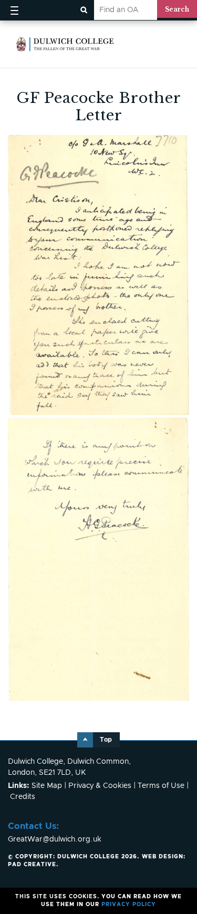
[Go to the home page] (65, 44)
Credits (22, 797)
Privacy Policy (128, 904)
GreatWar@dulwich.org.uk (54, 839)
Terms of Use (161, 786)
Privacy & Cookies (99, 786)
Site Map (47, 786)
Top (106, 740)
